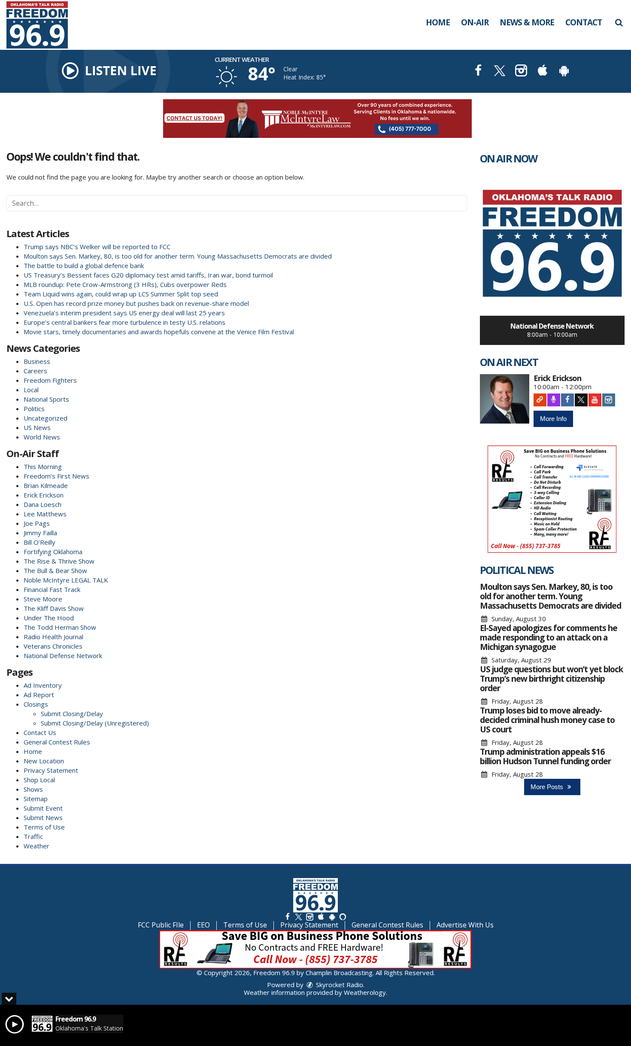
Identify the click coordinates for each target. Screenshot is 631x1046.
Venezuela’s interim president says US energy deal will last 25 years (124, 312)
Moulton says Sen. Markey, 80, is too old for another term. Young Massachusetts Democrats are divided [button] (550, 596)
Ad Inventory (43, 685)
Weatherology (365, 992)
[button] (619, 22)
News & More (527, 22)
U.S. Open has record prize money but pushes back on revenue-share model (136, 303)
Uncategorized (45, 418)
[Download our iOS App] (542, 71)
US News (37, 427)
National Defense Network (63, 655)
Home (438, 22)
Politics (34, 408)
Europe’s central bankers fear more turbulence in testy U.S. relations (124, 322)
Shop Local (39, 779)
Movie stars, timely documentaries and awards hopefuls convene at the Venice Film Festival (159, 331)
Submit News (43, 817)
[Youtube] (595, 399)
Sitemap (36, 798)
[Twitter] (581, 399)
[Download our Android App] (564, 71)
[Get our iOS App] (321, 916)
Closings (36, 704)
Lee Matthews (45, 513)
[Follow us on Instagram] (309, 916)
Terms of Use (44, 827)
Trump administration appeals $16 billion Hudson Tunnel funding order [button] (545, 756)
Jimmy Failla (40, 532)
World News (42, 437)
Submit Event (43, 808)
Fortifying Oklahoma (53, 551)
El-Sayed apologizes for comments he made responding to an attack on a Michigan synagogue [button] (548, 637)
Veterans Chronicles (53, 646)
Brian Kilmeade (46, 485)
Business (37, 361)
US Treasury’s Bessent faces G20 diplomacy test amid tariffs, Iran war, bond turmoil (148, 275)
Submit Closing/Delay (72, 713)
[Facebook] (567, 399)
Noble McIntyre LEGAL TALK (66, 580)
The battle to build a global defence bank (84, 265)
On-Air (474, 22)
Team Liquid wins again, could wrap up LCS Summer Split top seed (121, 294)
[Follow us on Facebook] (287, 916)
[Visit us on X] (499, 71)
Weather (36, 846)
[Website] (540, 399)
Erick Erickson (44, 495)
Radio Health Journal (53, 636)
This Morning (43, 466)
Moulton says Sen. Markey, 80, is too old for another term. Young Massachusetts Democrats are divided (178, 256)
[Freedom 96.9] (43, 24)
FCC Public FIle (161, 925)
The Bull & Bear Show (55, 570)
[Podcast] (553, 399)
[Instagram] (608, 399)
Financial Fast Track (52, 589)
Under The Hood (49, 617)
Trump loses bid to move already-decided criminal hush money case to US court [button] (547, 720)
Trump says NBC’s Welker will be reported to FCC (97, 246)
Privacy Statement (51, 770)
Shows (33, 789)
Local (31, 389)
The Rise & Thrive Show (59, 561)
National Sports (46, 399)
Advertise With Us (465, 925)
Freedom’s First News (56, 476)
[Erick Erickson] (504, 399)
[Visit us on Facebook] (478, 71)
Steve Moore (43, 599)
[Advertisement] (315, 118)
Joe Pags (37, 523)
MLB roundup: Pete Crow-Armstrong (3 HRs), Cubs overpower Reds (125, 284)
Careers (35, 370)
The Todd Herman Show (60, 627)
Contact (583, 22)
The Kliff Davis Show (54, 608)
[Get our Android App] (332, 916)
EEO (203, 925)
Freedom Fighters (50, 380)
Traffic (33, 836)
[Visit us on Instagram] (521, 71)
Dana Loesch (42, 504)
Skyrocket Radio (338, 984)
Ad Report (39, 694)
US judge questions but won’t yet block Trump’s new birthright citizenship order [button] (551, 679)
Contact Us (40, 732)
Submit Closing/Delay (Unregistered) (95, 723)
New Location (44, 760)
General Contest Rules (57, 742)
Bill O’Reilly (39, 542)
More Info (553, 418)
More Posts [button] (548, 786)
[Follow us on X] (298, 916)
